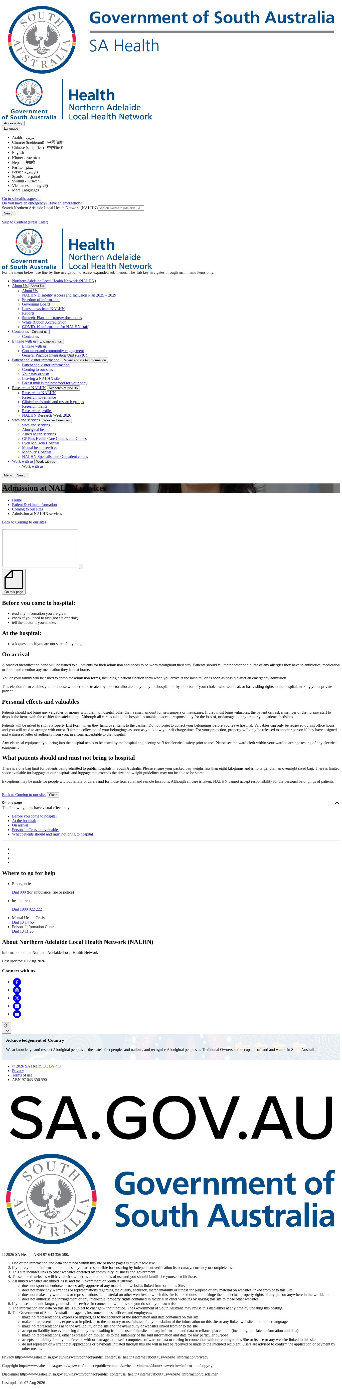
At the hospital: (24, 820)
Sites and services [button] (56, 420)
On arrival (20, 825)
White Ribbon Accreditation (44, 322)
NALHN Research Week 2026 (46, 415)
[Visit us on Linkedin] (17, 1006)
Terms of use (22, 1075)
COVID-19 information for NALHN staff (55, 327)
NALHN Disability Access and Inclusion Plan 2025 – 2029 (69, 295)
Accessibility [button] (13, 123)
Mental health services (39, 447)
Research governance (39, 397)
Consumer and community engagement (53, 351)
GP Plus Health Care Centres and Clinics (54, 438)
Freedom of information (41, 300)
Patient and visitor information (36, 360)
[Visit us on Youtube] (17, 1014)
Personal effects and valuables (35, 829)
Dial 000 (19, 892)
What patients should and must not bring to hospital (52, 834)
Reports (28, 313)
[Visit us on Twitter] (17, 998)
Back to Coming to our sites (24, 522)
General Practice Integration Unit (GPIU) (54, 355)
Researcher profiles (37, 411)
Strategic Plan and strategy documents (52, 318)
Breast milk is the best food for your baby (54, 383)
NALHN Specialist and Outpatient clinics (55, 456)
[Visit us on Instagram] (17, 990)
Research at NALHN (29, 388)
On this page (12, 802)
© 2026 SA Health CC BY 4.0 (36, 1066)
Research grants (34, 406)
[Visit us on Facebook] (17, 982)
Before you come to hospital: (35, 816)
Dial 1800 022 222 (27, 909)
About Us (20, 286)
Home (17, 500)
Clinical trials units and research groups (53, 402)
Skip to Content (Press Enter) (25, 222)
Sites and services (26, 420)
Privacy (18, 1070)
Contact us (20, 331)
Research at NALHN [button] (63, 388)
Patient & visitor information (34, 504)
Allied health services (39, 434)
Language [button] (11, 128)
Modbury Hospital (36, 452)
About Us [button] (37, 286)
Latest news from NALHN (43, 309)
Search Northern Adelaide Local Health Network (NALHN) (50, 208)
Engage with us (24, 341)
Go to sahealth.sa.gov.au (21, 198)
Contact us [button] (40, 332)
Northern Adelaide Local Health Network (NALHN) (54, 281)
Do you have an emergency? (25, 203)
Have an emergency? (65, 203)
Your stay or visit (35, 374)
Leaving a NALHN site (41, 378)
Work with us (22, 461)
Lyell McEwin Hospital (40, 443)
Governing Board (36, 304)
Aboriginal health (36, 429)
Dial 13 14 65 (23, 922)
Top (6, 1031)
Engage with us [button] (51, 341)
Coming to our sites (37, 369)
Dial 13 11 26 (23, 931)
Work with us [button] (45, 461)
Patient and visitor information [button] (84, 360)
